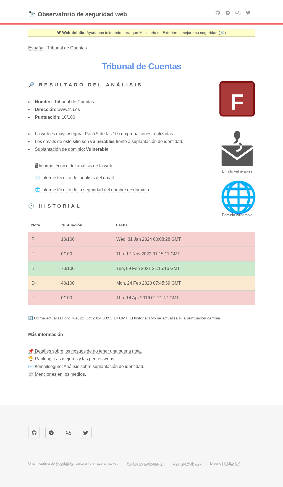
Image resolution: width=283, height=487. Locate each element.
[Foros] (237, 12)
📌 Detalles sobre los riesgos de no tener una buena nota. (85, 351)
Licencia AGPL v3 (187, 463)
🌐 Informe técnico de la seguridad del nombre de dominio (92, 189)
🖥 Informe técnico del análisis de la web (73, 165)
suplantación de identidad (157, 141)
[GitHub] (218, 12)
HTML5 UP (231, 463)
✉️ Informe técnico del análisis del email (74, 177)
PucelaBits (64, 463)
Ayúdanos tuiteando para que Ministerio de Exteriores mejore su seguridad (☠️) (156, 33)
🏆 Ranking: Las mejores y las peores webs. (71, 358)
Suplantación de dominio (59, 149)
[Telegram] (228, 12)
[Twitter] (248, 12)
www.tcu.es (68, 109)
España (35, 48)
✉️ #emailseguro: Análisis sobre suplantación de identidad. (86, 366)
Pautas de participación (145, 463)
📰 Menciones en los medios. (57, 374)
